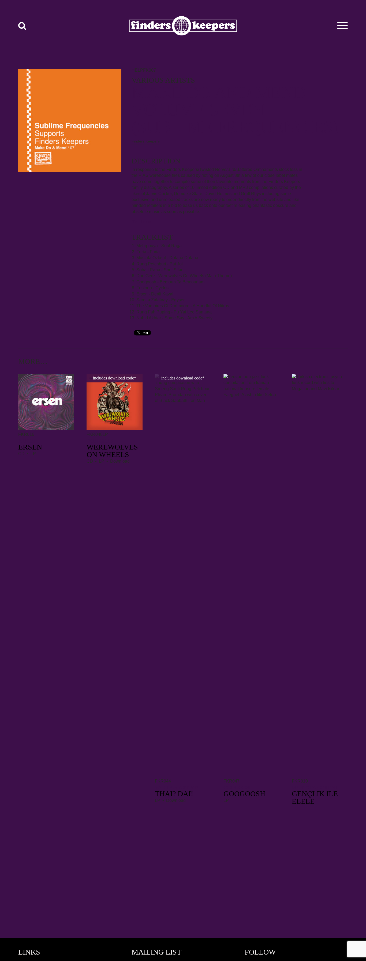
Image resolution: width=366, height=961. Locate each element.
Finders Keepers (146, 141)
